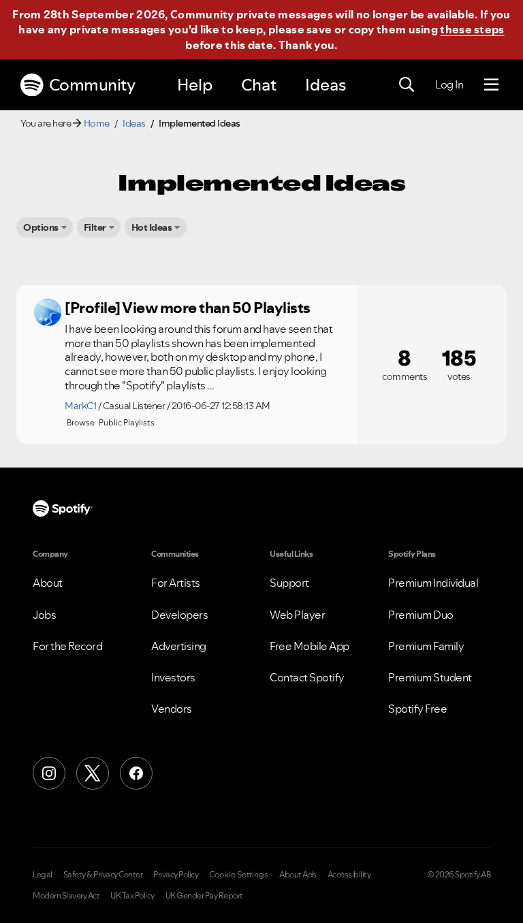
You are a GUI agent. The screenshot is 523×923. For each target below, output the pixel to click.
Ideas (325, 85)
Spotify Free (417, 708)
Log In (449, 84)
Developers (179, 614)
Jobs (44, 614)
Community (92, 85)
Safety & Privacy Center (103, 874)
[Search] (406, 85)
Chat (258, 85)
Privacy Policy (175, 874)
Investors (173, 677)
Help (194, 85)
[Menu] (491, 85)
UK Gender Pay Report (204, 895)
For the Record (67, 645)
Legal (42, 874)
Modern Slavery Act (66, 895)
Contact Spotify (307, 677)
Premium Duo (421, 614)
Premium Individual (433, 582)
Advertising (178, 645)
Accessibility (349, 874)
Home (97, 123)
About (48, 582)
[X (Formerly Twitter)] (92, 773)
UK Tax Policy (132, 895)
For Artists (175, 582)
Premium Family (426, 645)
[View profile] (47, 312)
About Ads (298, 874)
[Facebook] (136, 773)
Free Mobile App (309, 645)
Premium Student (430, 677)
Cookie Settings (238, 874)
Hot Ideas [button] (151, 227)
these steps (472, 29)
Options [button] (41, 227)
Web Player (297, 614)
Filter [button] (95, 227)
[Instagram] (49, 773)
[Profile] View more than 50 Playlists (188, 308)
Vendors (171, 708)
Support (289, 582)
